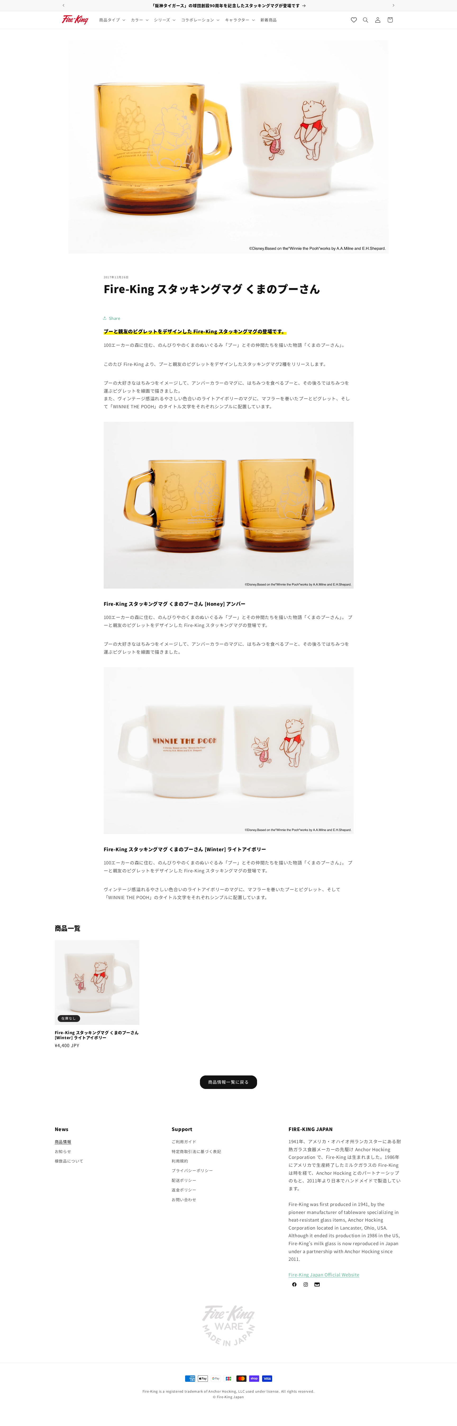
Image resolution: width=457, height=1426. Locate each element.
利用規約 (180, 1161)
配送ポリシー (184, 1180)
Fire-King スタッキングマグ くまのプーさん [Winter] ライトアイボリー (97, 1035)
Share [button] (114, 318)
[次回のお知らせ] (393, 5)
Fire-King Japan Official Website (324, 1275)
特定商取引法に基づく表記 (196, 1151)
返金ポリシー (184, 1189)
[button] (111, 20)
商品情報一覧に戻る (228, 1082)
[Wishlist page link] (354, 20)
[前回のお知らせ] (63, 5)
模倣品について (69, 1161)
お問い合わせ (184, 1199)
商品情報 (63, 1142)
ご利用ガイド (184, 1142)
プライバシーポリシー (192, 1170)
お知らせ (63, 1151)
